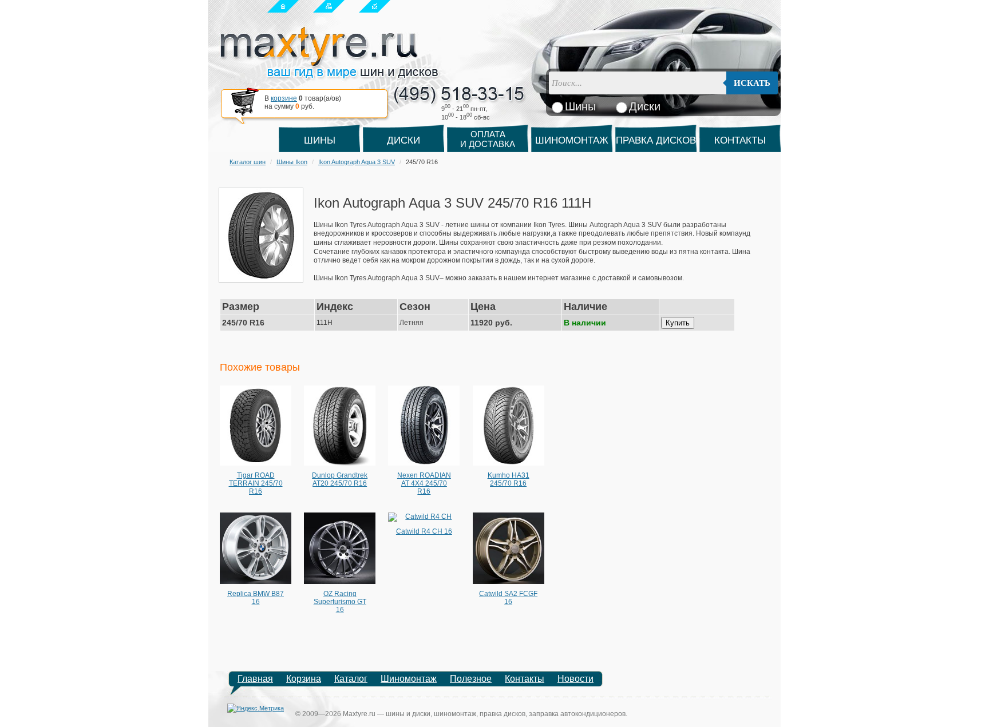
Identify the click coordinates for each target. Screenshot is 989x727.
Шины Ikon (291, 161)
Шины (319, 140)
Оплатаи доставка (487, 139)
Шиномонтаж (571, 140)
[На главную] (283, 6)
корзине (284, 98)
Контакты (740, 140)
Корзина (303, 679)
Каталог (350, 679)
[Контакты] (374, 6)
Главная (255, 679)
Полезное (471, 679)
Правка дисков (656, 140)
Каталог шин (248, 161)
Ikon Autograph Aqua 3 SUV (356, 161)
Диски (403, 140)
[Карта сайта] (329, 6)
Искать (752, 83)
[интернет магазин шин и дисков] (329, 75)
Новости (575, 679)
